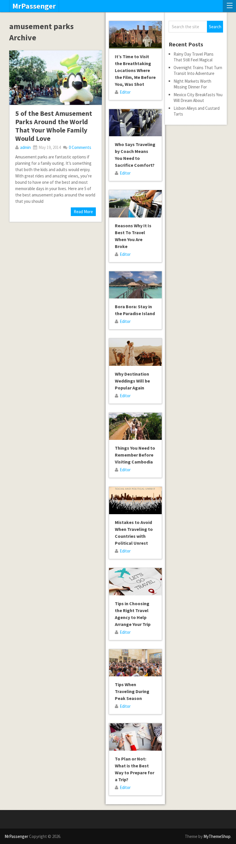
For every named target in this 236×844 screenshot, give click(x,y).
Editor (125, 92)
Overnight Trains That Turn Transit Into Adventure (198, 70)
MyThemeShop (217, 836)
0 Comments (80, 147)
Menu (229, 6)
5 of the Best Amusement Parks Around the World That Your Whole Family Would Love (53, 126)
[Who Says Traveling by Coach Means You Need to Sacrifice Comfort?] (135, 123)
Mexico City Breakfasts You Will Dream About (198, 97)
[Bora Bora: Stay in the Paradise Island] (135, 285)
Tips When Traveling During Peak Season (132, 691)
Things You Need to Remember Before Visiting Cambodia (135, 455)
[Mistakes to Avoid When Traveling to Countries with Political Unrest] (135, 500)
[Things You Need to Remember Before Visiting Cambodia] (135, 426)
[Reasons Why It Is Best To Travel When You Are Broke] (135, 203)
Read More (83, 211)
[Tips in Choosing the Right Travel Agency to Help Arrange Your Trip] (135, 581)
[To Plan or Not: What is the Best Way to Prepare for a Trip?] (135, 737)
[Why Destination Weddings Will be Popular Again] (135, 352)
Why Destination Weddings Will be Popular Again (132, 381)
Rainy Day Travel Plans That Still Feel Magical (194, 57)
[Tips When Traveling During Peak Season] (135, 663)
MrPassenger (34, 6)
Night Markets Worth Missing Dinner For (192, 84)
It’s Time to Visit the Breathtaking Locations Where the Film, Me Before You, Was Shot (135, 70)
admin (25, 147)
